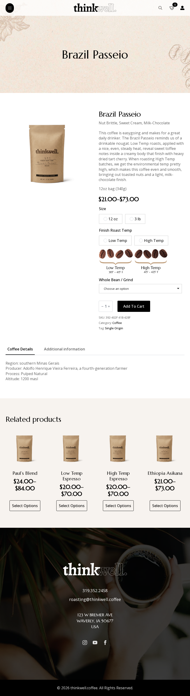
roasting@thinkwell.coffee (95, 599)
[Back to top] (180, 686)
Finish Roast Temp (115, 230)
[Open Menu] (10, 8)
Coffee (117, 323)
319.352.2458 (95, 590)
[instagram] (85, 642)
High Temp (154, 240)
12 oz (113, 218)
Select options (25, 505)
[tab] (20, 349)
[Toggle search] (160, 8)
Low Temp (117, 240)
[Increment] (108, 306)
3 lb (138, 218)
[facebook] (105, 642)
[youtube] (95, 642)
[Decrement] (102, 306)
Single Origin (114, 328)
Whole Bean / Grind (116, 280)
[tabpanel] (95, 371)
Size (102, 209)
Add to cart (133, 306)
